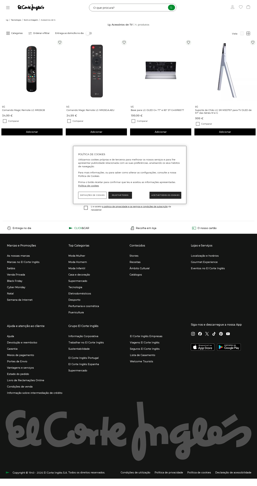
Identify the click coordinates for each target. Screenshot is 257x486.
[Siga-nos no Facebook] (200, 334)
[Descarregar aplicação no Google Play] (229, 347)
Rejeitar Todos (120, 195)
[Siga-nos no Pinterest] (221, 334)
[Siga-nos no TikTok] (214, 334)
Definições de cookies (92, 195)
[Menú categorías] (8, 7)
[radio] (242, 33)
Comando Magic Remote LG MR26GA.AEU (90, 110)
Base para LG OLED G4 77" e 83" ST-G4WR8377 (157, 110)
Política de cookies (88, 185)
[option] (32, 70)
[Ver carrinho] (249, 7)
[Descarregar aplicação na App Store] (203, 347)
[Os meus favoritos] (241, 7)
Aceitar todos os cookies (165, 195)
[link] (32, 70)
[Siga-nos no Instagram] (193, 334)
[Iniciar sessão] (233, 7)
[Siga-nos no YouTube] (228, 334)
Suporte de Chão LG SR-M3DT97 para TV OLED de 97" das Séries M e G (223, 111)
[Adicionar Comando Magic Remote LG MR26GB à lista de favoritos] (60, 42)
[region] (130, 175)
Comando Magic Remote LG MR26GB (23, 110)
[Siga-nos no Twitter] (207, 334)
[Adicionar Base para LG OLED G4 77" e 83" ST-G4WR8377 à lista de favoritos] (188, 42)
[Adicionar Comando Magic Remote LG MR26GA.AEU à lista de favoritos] (124, 42)
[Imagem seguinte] (60, 70)
